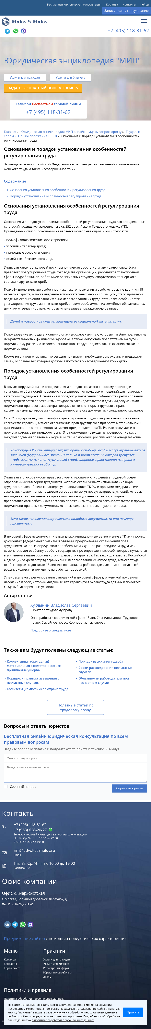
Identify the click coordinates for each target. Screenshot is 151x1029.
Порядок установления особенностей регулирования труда (55, 196)
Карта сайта (12, 968)
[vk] (8, 924)
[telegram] (7, 31)
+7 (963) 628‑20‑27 (31, 829)
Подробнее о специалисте (50, 630)
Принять (133, 1012)
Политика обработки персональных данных (34, 998)
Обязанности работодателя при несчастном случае (103, 680)
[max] (30, 924)
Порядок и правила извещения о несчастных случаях (33, 680)
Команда (112, 4)
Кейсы (144, 4)
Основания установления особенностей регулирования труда (57, 190)
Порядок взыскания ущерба (100, 661)
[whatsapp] (23, 924)
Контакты (129, 4)
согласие (59, 1012)
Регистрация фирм (56, 968)
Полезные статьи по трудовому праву (76, 707)
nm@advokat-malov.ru (34, 850)
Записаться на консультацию (126, 10)
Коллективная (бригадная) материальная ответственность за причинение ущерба (34, 665)
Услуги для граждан (25, 77)
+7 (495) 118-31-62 (128, 30)
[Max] (23, 31)
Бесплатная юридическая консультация (74, 4)
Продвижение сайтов (24, 938)
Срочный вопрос (23, 786)
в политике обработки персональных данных (63, 1020)
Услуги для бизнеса (70, 77)
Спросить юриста (129, 788)
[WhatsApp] (15, 31)
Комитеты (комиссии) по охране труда (37, 689)
